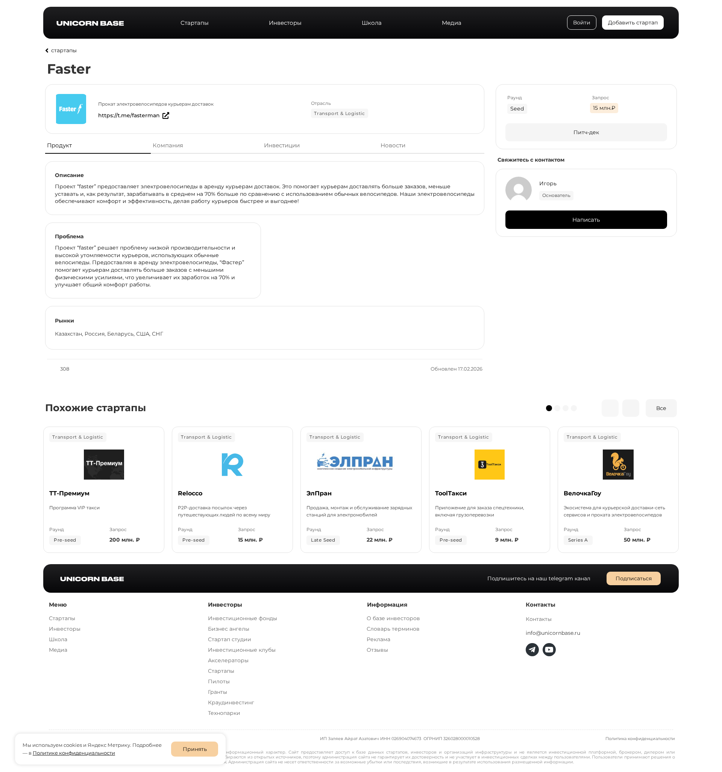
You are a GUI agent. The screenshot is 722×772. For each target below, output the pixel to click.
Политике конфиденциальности (74, 753)
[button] (549, 408)
